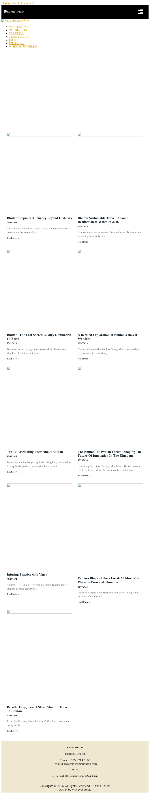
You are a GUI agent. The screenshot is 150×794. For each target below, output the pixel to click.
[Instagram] (77, 769)
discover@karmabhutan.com (79, 764)
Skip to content (10, 3)
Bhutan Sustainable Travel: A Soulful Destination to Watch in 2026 (104, 220)
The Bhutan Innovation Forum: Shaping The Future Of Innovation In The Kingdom (109, 453)
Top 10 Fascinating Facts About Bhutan (35, 452)
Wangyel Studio (81, 789)
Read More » (13, 238)
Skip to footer (27, 3)
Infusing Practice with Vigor (27, 574)
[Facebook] (73, 769)
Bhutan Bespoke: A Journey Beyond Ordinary (39, 218)
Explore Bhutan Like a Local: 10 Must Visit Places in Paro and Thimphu (109, 580)
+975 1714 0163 (79, 760)
